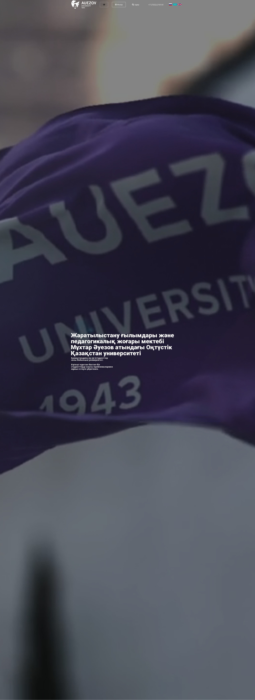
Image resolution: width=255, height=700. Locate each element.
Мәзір (120, 4)
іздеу (136, 4)
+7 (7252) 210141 (156, 4)
